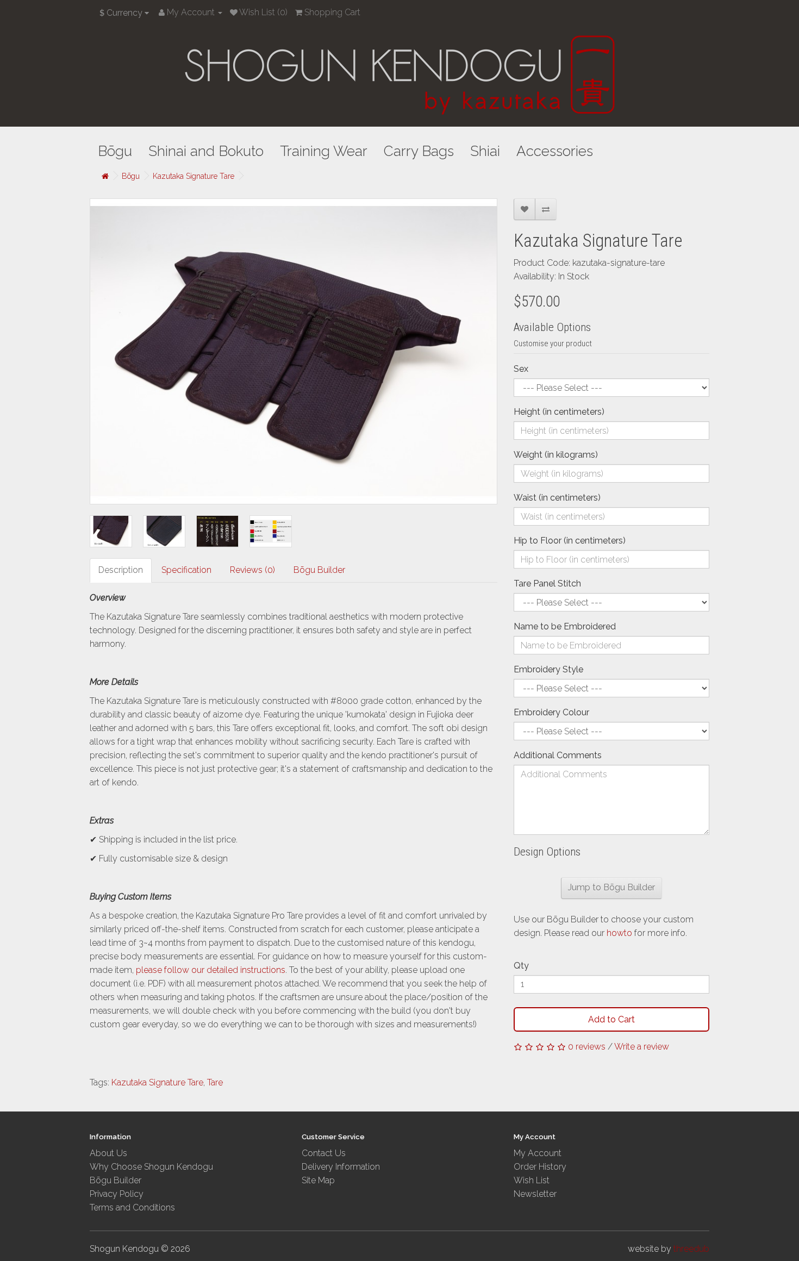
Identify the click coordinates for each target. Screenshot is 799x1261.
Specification (186, 570)
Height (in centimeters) (559, 412)
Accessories (554, 151)
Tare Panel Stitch (547, 583)
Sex (521, 369)
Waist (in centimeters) (557, 497)
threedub (691, 1249)
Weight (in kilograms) (556, 455)
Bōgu (115, 151)
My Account (537, 1153)
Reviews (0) (252, 570)
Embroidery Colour (551, 712)
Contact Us (324, 1153)
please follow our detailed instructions (210, 970)
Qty (521, 965)
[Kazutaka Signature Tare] (293, 351)
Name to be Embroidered (565, 626)
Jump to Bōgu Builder (611, 887)
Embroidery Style (548, 669)
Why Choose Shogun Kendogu (151, 1167)
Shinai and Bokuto (206, 151)
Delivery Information (341, 1167)
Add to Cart (611, 1019)
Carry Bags (419, 151)
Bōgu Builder (319, 570)
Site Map (318, 1180)
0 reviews (587, 1046)
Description (120, 570)
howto (620, 933)
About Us (108, 1153)
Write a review (641, 1046)
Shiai (485, 151)
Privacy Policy (116, 1194)
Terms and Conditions (132, 1207)
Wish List (532, 1180)
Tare (215, 1082)
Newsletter (535, 1194)
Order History (540, 1167)
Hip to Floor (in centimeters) (570, 540)
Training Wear (323, 151)
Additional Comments (558, 755)
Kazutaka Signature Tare (193, 176)
